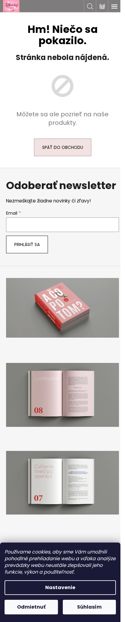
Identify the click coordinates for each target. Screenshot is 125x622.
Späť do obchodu (62, 147)
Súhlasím (89, 606)
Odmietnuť (31, 606)
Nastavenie (60, 587)
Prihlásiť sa (27, 244)
